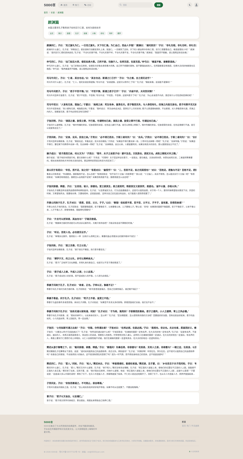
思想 (68, 33)
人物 (93, 33)
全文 (51, 33)
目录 (85, 33)
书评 (110, 33)
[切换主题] (189, 5)
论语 (53, 12)
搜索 (158, 5)
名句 (102, 33)
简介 (60, 33)
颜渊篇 (61, 12)
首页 (65, 5)
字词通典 (195, 426)
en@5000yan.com (95, 452)
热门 (77, 5)
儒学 (119, 33)
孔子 (77, 33)
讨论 (89, 5)
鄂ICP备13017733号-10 (69, 452)
